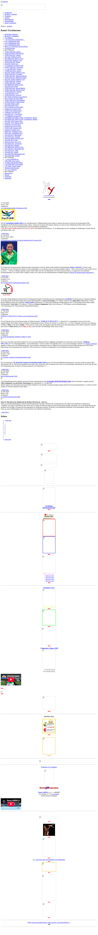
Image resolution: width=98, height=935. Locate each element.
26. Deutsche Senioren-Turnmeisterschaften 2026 (16, 357)
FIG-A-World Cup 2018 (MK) (14, 107)
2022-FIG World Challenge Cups (15, 79)
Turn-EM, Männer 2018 (12, 104)
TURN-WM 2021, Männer (13, 81)
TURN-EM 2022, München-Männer (16, 76)
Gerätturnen (8, 12)
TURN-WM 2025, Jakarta (13, 52)
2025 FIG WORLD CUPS (13, 57)
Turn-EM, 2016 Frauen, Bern (13, 121)
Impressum (8, 178)
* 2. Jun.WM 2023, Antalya (13, 69)
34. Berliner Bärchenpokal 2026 (10, 397)
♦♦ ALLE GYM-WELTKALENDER (16, 46)
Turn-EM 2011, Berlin (11, 152)
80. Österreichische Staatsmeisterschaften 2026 (15, 283)
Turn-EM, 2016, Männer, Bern (14, 123)
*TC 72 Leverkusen (11, 169)
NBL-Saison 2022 (50, 581)
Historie (7, 175)
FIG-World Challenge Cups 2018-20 (16, 97)
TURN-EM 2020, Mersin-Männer (15, 88)
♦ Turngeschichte (10, 48)
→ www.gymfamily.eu (11, 159)
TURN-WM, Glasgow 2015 (13, 128)
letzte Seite (8, 439)
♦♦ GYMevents (9, 50)
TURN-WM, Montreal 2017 (13, 111)
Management (8, 173)
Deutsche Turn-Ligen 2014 (13, 142)
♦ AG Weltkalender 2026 (12, 41)
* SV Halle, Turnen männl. (13, 166)
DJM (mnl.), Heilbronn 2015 (13, 131)
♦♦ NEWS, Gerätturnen (12, 36)
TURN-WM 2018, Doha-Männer (15, 100)
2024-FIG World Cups (11, 64)
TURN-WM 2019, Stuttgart (13, 91)
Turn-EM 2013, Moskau (12, 145)
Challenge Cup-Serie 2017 (13, 112)
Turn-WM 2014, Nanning (12, 137)
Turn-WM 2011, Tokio (11, 150)
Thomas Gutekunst (91, 343)
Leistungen (8, 176)
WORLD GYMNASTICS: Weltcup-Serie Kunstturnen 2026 (19, 316)
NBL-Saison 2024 (50, 577)
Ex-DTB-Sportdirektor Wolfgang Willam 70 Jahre (16, 337)
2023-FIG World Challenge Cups (15, 72)
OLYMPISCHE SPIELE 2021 (14, 85)
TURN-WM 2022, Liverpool (13, 74)
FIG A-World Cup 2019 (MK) (14, 98)
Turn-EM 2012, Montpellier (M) (14, 149)
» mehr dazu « (5, 233)
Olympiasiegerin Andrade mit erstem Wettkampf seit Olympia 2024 (21, 240)
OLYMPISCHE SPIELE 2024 (14, 59)
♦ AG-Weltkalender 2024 (12, 45)
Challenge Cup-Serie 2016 (13, 124)
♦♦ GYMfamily (9, 157)
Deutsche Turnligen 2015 (12, 130)
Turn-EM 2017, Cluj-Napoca (13, 114)
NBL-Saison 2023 (50, 579)
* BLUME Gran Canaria (12, 161)
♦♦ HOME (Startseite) (11, 34)
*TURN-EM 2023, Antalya (13, 71)
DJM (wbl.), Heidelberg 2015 (14, 133)
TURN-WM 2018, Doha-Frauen (14, 102)
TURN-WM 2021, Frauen (13, 83)
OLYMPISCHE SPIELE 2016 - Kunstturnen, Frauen (21, 117)
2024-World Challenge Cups (13, 60)
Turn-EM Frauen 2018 (11, 105)
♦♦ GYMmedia (9, 171)
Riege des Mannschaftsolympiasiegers (81, 272)
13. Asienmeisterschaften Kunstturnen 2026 (14, 208)
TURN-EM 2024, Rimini (12, 62)
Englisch (9, 26)
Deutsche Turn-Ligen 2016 (13, 126)
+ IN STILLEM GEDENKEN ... (15, 39)
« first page (8, 420)
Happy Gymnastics (10, 23)
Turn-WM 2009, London (12, 156)
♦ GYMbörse (9, 38)
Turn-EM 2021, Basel (11, 86)
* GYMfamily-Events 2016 (13, 116)
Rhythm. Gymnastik (11, 14)
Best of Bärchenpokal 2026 (9, 376)
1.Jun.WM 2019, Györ (11, 93)
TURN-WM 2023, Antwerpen (14, 67)
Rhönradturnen (9, 19)
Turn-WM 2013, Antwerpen (13, 143)
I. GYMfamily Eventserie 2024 (14, 65)
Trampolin (8, 16)
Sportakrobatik (9, 21)
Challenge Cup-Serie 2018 (13, 109)
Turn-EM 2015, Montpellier (13, 135)
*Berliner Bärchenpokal (12, 168)
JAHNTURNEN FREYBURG (14, 53)
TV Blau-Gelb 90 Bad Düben (14, 163)
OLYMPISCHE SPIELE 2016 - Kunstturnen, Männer (21, 119)
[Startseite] (4, 1)
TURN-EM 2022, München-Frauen (15, 78)
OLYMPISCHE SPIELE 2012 (14, 147)
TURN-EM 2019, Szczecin (13, 95)
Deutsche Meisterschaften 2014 (14, 138)
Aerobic (7, 18)
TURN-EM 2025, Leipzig (12, 55)
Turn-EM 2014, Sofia (11, 140)
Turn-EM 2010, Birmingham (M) (15, 154)
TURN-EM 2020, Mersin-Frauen (15, 90)
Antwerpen (55, 794)
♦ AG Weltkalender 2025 (12, 43)
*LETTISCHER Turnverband (14, 164)
